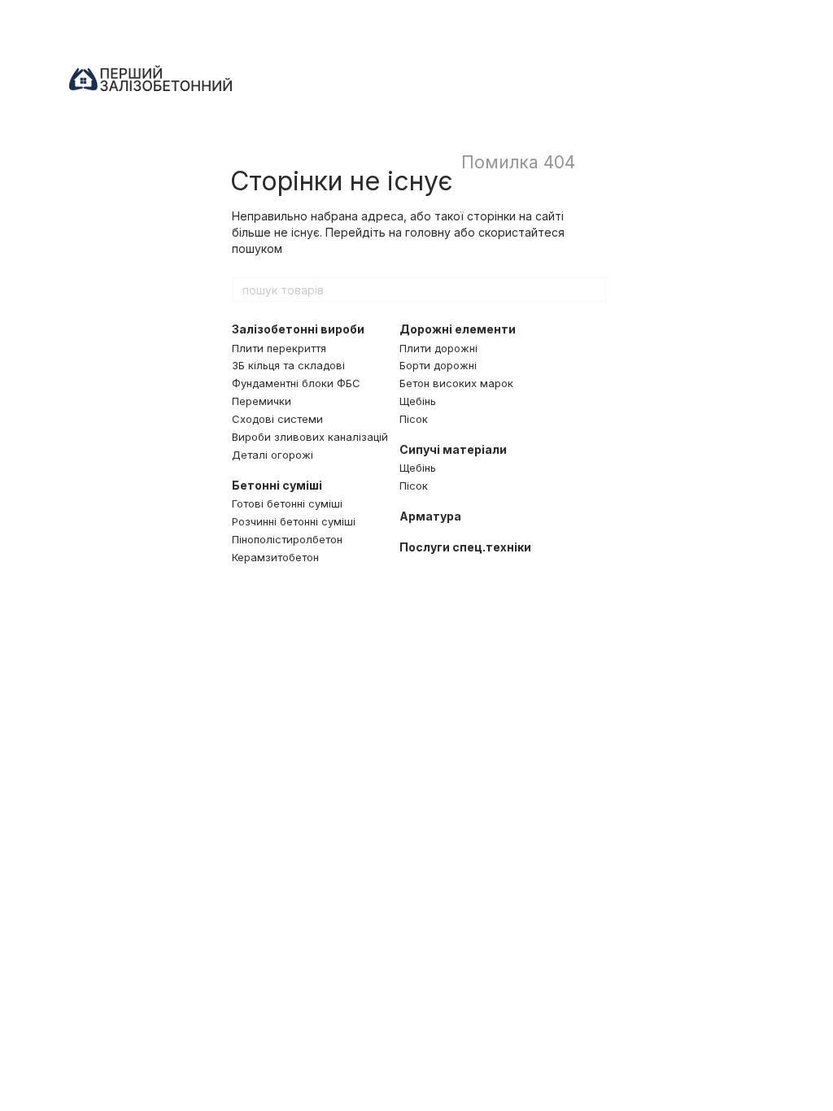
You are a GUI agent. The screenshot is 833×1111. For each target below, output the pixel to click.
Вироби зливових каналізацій (310, 436)
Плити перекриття (279, 348)
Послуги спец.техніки (465, 547)
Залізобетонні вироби (298, 329)
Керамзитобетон (275, 557)
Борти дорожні (438, 365)
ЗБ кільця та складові (288, 365)
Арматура (430, 516)
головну (428, 232)
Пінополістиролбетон (287, 539)
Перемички (261, 400)
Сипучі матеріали (453, 449)
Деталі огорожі (272, 454)
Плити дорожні (438, 348)
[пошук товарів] (593, 289)
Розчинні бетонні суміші (293, 521)
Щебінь (417, 400)
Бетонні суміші (277, 485)
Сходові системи (277, 418)
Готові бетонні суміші (287, 503)
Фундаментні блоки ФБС (296, 383)
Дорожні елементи (457, 329)
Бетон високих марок (456, 383)
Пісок (413, 418)
